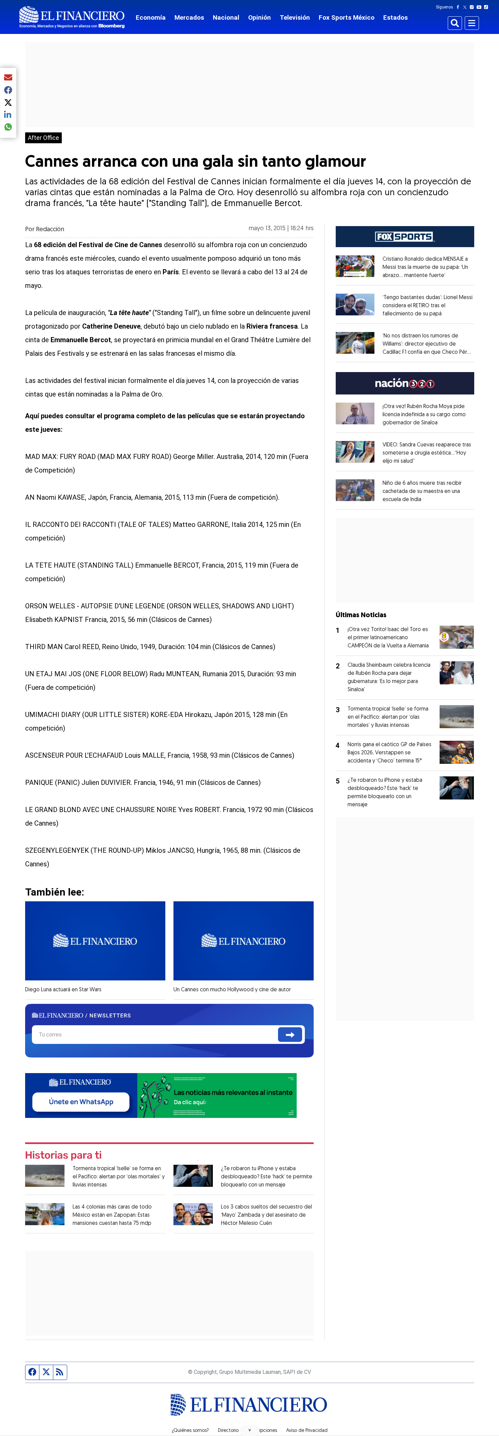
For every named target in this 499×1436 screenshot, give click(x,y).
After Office (43, 137)
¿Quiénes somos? (190, 1431)
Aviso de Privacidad (307, 1431)
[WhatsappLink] (161, 1094)
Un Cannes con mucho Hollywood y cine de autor (232, 990)
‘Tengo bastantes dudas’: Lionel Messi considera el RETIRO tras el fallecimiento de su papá (428, 306)
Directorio (228, 1431)
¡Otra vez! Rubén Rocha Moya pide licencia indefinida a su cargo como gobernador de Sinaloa (424, 415)
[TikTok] (487, 7)
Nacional (226, 17)
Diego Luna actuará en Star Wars (63, 990)
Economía (151, 17)
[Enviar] (290, 1034)
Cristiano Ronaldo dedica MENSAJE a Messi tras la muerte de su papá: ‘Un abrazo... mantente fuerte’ (425, 267)
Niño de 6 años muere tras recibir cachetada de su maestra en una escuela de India (422, 491)
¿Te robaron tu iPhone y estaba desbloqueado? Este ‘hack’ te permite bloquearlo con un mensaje (266, 1177)
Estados (395, 17)
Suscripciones (262, 1431)
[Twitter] (466, 7)
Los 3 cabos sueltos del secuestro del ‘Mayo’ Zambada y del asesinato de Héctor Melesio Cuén (266, 1215)
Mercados (189, 17)
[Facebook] (459, 7)
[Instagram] (473, 7)
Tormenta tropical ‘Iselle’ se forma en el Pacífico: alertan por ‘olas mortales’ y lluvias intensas (119, 1177)
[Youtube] (480, 7)
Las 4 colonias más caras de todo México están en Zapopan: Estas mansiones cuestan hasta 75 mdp (112, 1215)
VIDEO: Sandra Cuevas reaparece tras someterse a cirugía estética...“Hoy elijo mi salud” (427, 453)
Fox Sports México (346, 17)
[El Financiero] (72, 17)
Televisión (295, 17)
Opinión (259, 17)
